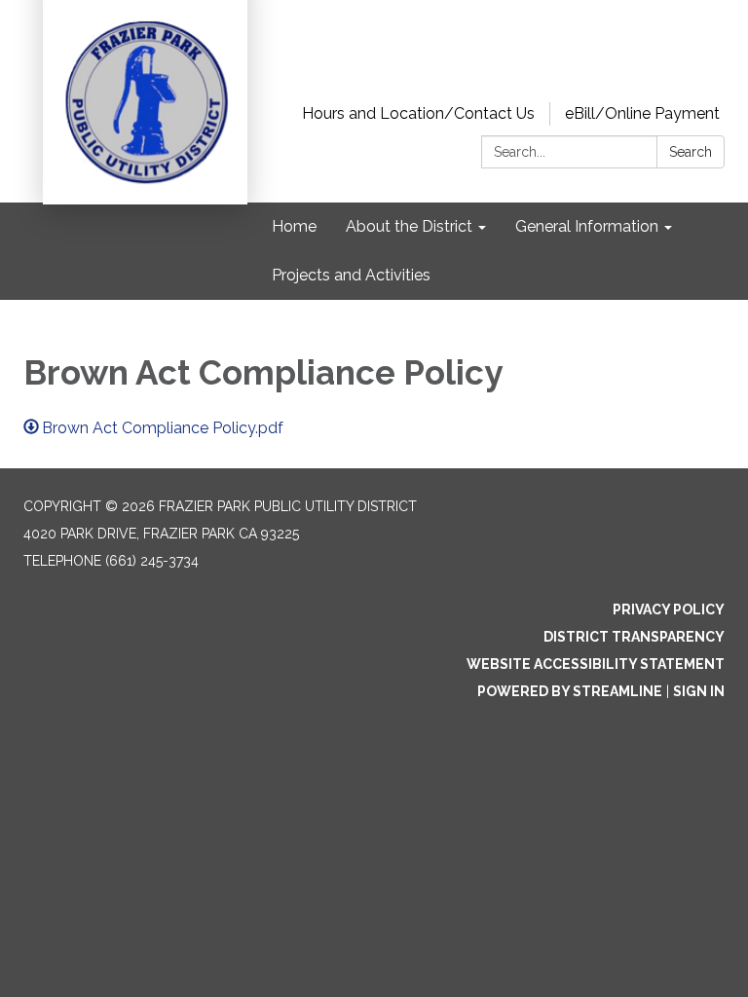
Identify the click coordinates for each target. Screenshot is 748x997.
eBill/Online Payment (642, 113)
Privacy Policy (669, 609)
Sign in (699, 691)
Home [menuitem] (294, 226)
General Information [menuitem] (586, 226)
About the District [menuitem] (409, 226)
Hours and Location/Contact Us (418, 113)
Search (690, 152)
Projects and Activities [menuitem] (351, 275)
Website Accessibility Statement (596, 664)
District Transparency (634, 637)
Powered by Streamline (569, 691)
